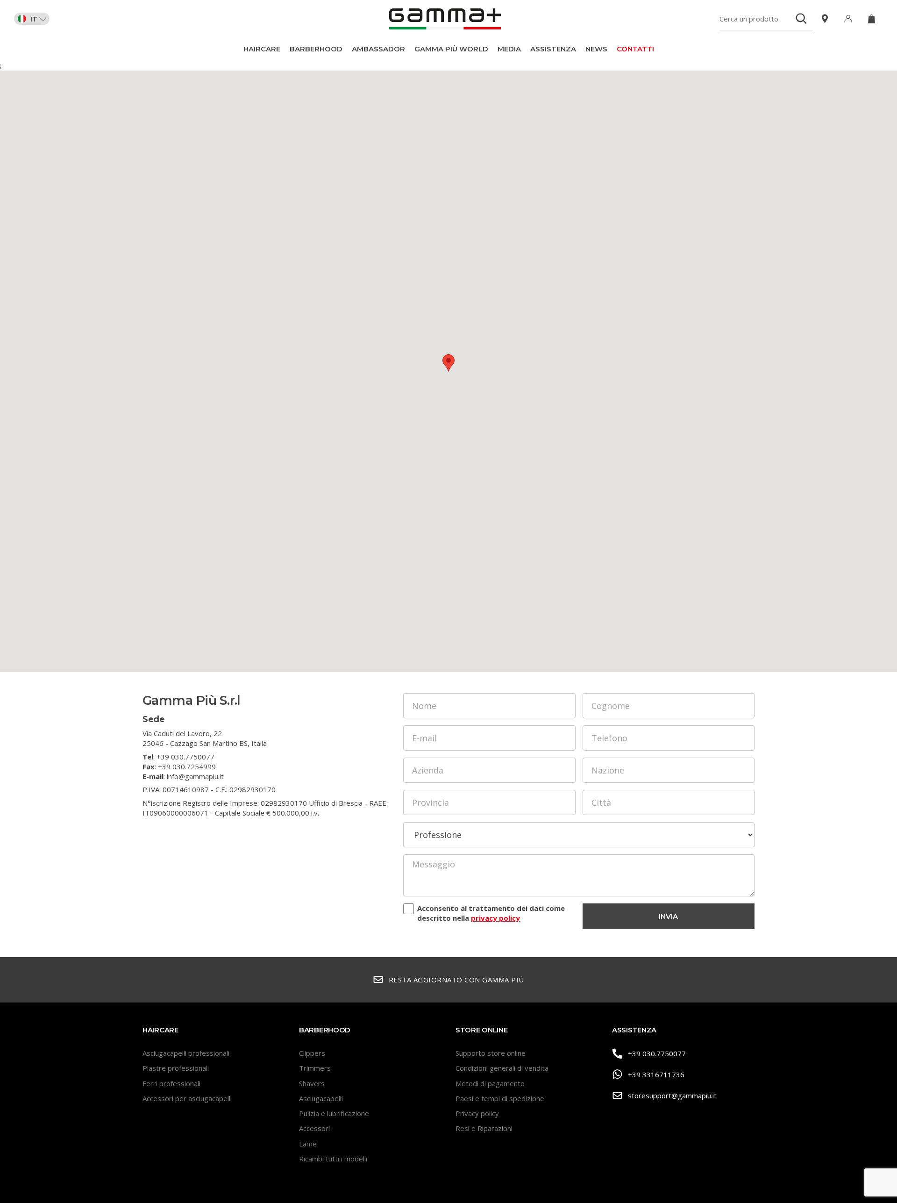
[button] (448, 363)
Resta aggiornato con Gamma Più (456, 979)
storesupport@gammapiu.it (672, 1095)
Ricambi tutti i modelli (333, 1158)
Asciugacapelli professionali (185, 1053)
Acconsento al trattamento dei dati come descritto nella (491, 913)
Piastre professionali (175, 1068)
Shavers (312, 1083)
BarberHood (316, 48)
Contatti (635, 48)
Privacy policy (477, 1113)
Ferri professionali (171, 1083)
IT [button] (33, 18)
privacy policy (495, 918)
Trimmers (315, 1068)
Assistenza (553, 48)
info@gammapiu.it (195, 776)
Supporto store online (491, 1053)
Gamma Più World (451, 48)
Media (509, 48)
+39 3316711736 (656, 1074)
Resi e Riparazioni (484, 1128)
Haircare (261, 48)
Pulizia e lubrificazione (334, 1113)
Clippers (312, 1053)
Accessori (314, 1128)
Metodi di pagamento (490, 1083)
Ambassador (378, 48)
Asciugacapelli (321, 1098)
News (596, 48)
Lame (308, 1143)
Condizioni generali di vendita (502, 1068)
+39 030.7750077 (657, 1053)
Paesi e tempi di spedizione (500, 1098)
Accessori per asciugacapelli (187, 1098)
